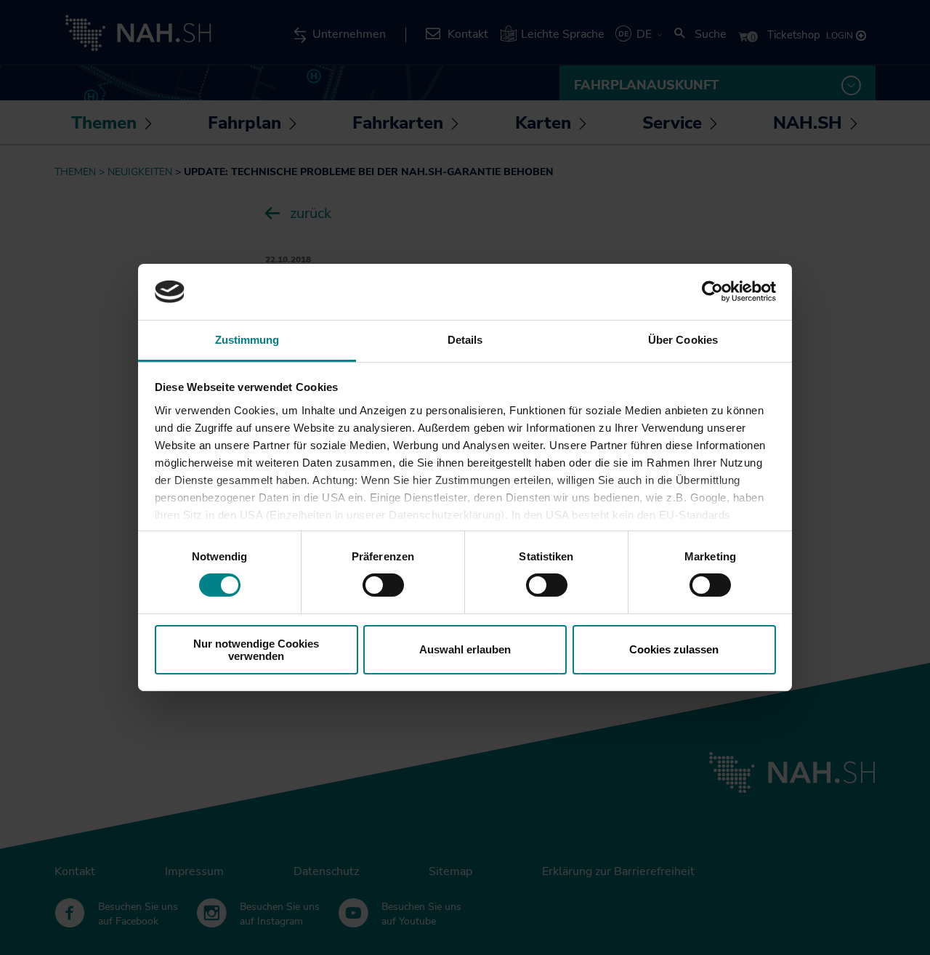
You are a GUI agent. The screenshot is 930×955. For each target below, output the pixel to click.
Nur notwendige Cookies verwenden (256, 649)
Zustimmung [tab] (247, 340)
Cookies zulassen (674, 649)
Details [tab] (465, 340)
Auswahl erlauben (465, 649)
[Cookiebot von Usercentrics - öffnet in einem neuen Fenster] (712, 291)
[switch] (383, 585)
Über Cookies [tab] (683, 340)
